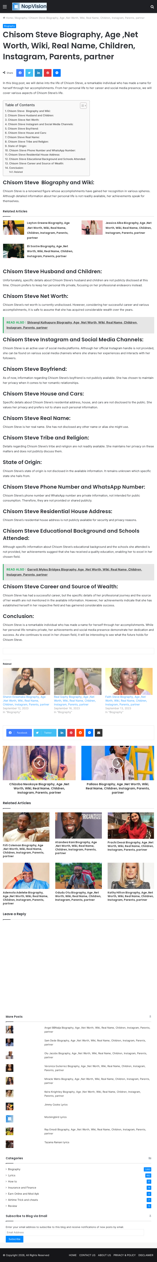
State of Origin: (17, 146)
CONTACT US (87, 1255)
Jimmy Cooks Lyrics (56, 1104)
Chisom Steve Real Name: (23, 137)
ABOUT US (104, 1255)
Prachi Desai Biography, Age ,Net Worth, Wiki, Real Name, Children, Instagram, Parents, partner (131, 846)
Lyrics (11, 1175)
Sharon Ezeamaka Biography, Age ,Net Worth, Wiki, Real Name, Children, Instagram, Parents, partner (26, 700)
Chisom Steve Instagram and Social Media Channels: (40, 124)
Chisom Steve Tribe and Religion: (28, 141)
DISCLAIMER (145, 1255)
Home (9, 17)
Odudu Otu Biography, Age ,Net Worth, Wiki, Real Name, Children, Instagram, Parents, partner (78, 896)
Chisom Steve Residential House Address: (34, 154)
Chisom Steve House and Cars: (27, 132)
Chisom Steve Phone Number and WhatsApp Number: (42, 150)
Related (18, 171)
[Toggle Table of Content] (81, 105)
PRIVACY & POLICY (125, 1255)
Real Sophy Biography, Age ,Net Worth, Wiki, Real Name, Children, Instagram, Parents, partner (75, 700)
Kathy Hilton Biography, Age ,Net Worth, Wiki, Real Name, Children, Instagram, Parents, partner (131, 896)
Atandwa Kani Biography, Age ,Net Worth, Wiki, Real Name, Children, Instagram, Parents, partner (76, 847)
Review (12, 1205)
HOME (73, 1255)
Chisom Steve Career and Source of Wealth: (36, 163)
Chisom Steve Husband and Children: (31, 115)
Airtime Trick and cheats (23, 1199)
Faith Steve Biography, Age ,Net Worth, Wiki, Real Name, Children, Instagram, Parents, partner (126, 700)
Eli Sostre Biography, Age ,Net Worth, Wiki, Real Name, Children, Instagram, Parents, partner (50, 251)
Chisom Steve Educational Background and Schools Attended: (47, 159)
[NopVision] (29, 6)
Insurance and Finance (22, 1187)
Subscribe (14, 1239)
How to (12, 1181)
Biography (21, 17)
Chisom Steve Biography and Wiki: (29, 111)
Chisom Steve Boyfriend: (23, 128)
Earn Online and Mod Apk (23, 1193)
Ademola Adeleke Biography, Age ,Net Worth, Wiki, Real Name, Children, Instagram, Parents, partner (25, 898)
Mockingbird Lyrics (55, 1117)
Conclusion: (16, 167)
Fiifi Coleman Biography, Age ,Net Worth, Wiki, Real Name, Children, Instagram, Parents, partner (23, 850)
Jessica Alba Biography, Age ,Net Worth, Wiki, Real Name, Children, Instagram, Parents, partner (128, 228)
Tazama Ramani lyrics (56, 1142)
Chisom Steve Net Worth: (23, 119)
